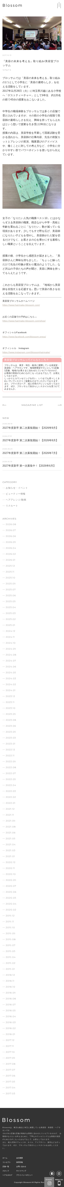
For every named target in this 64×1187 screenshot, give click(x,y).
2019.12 (10, 915)
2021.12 (10, 808)
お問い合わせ (21, 1166)
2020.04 (11, 903)
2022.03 (11, 791)
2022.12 (10, 749)
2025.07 (11, 589)
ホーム (4, 1158)
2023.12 (10, 696)
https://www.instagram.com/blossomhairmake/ (26, 352)
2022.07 (11, 773)
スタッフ (5, 1171)
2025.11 (10, 571)
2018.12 (10, 974)
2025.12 (10, 565)
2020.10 (11, 874)
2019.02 (10, 963)
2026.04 (11, 547)
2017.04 (10, 1087)
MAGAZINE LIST (32, 405)
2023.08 (11, 719)
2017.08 (11, 1063)
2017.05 (10, 1081)
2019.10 (10, 927)
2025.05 (11, 601)
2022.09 (11, 761)
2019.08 (11, 939)
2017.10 (10, 1051)
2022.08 (11, 767)
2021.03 (10, 850)
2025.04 (11, 607)
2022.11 (10, 755)
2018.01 (10, 1034)
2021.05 (10, 838)
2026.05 (11, 542)
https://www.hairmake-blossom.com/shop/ (24, 321)
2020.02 (11, 909)
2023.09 (11, 713)
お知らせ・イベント (17, 487)
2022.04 (11, 785)
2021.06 (10, 832)
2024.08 (11, 654)
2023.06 (11, 725)
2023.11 (10, 702)
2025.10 (10, 577)
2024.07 (11, 660)
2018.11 (10, 980)
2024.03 (11, 678)
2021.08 (11, 826)
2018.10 (10, 986)
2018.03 (11, 1022)
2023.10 (10, 708)
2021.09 (10, 820)
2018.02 (11, 1028)
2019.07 (10, 945)
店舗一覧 (5, 1166)
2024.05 (11, 672)
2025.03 (11, 613)
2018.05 (11, 1010)
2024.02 (11, 684)
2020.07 (11, 885)
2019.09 (10, 933)
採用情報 (19, 1162)
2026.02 (11, 553)
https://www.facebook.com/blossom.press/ (24, 336)
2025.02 (11, 619)
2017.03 (10, 1093)
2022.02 (11, 797)
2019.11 (10, 921)
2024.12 (10, 630)
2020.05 (11, 897)
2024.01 (11, 690)
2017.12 (10, 1040)
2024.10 (11, 642)
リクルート (6, 70)
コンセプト (6, 1162)
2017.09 (10, 1057)
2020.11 (10, 868)
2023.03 (11, 737)
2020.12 (10, 862)
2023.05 (11, 731)
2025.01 (10, 625)
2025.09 (11, 583)
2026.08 (11, 524)
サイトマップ (21, 1171)
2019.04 (11, 957)
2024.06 (11, 666)
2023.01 (10, 743)
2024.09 (11, 648)
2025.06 (11, 595)
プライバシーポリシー (24, 1175)
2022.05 (11, 779)
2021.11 (10, 814)
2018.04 (11, 1016)
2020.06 (11, 891)
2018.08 (11, 998)
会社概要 (19, 1158)
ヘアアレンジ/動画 (16, 499)
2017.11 (10, 1046)
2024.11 (10, 636)
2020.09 (11, 880)
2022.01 (10, 802)
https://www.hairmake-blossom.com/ (21, 305)
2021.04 (11, 844)
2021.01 (10, 856)
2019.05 (10, 951)
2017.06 (10, 1075)
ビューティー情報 (15, 493)
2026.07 (11, 530)
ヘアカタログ (7, 1175)
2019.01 (10, 968)
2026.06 (11, 536)
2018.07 (11, 1004)
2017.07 (10, 1069)
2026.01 (10, 559)
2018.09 (11, 992)
